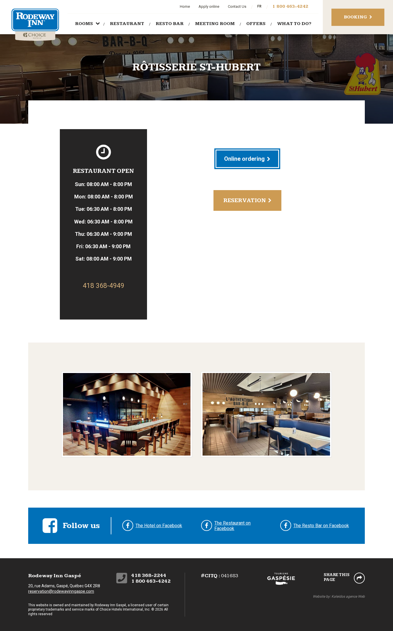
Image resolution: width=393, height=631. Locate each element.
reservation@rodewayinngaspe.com (61, 591)
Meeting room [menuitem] (215, 23)
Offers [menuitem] (256, 23)
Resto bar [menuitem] (170, 23)
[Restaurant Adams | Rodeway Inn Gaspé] (126, 414)
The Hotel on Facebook (159, 525)
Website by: (339, 596)
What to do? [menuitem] (294, 23)
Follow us (81, 525)
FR (259, 6)
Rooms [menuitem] (84, 23)
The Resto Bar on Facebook (321, 525)
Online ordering (244, 158)
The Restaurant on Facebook (232, 525)
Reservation (244, 200)
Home (185, 6)
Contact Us (237, 6)
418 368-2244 (148, 575)
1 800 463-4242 (290, 6)
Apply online (209, 6)
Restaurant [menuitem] (127, 23)
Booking (355, 17)
